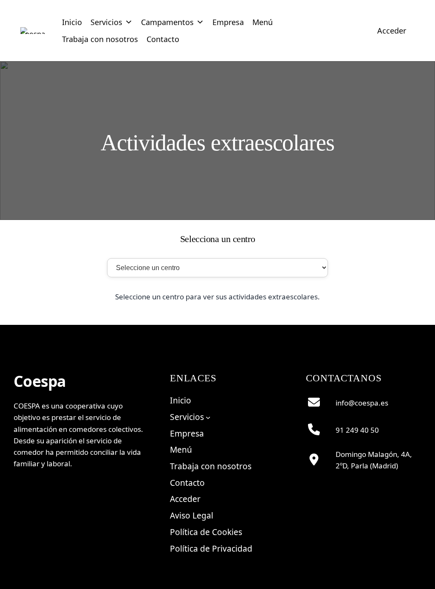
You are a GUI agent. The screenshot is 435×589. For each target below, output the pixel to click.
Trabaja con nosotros (100, 39)
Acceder (391, 30)
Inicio (72, 22)
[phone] (314, 429)
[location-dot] (314, 459)
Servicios (106, 22)
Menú (262, 22)
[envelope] (314, 402)
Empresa (228, 22)
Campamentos (167, 22)
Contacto (163, 39)
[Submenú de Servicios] (208, 417)
